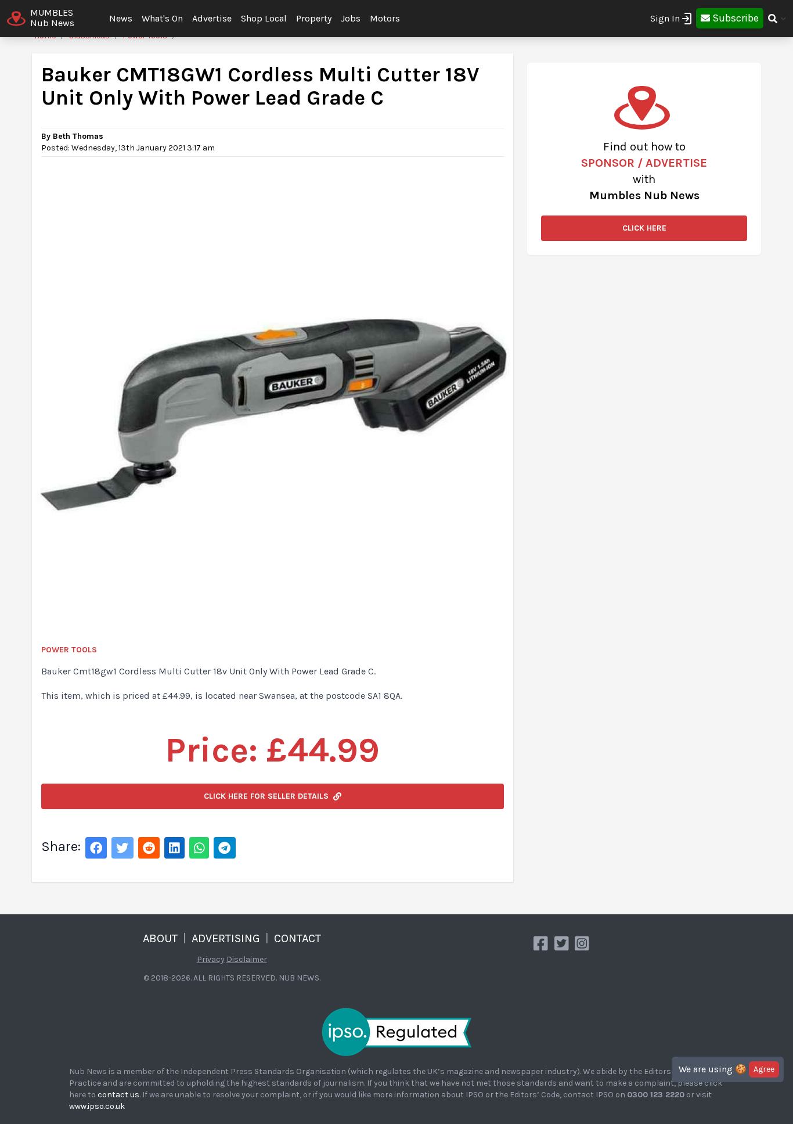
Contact (297, 938)
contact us (118, 1095)
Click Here (644, 228)
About (160, 938)
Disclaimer (246, 959)
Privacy (211, 959)
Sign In (665, 18)
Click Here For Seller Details (266, 796)
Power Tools (69, 650)
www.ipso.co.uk (97, 1106)
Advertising (226, 938)
